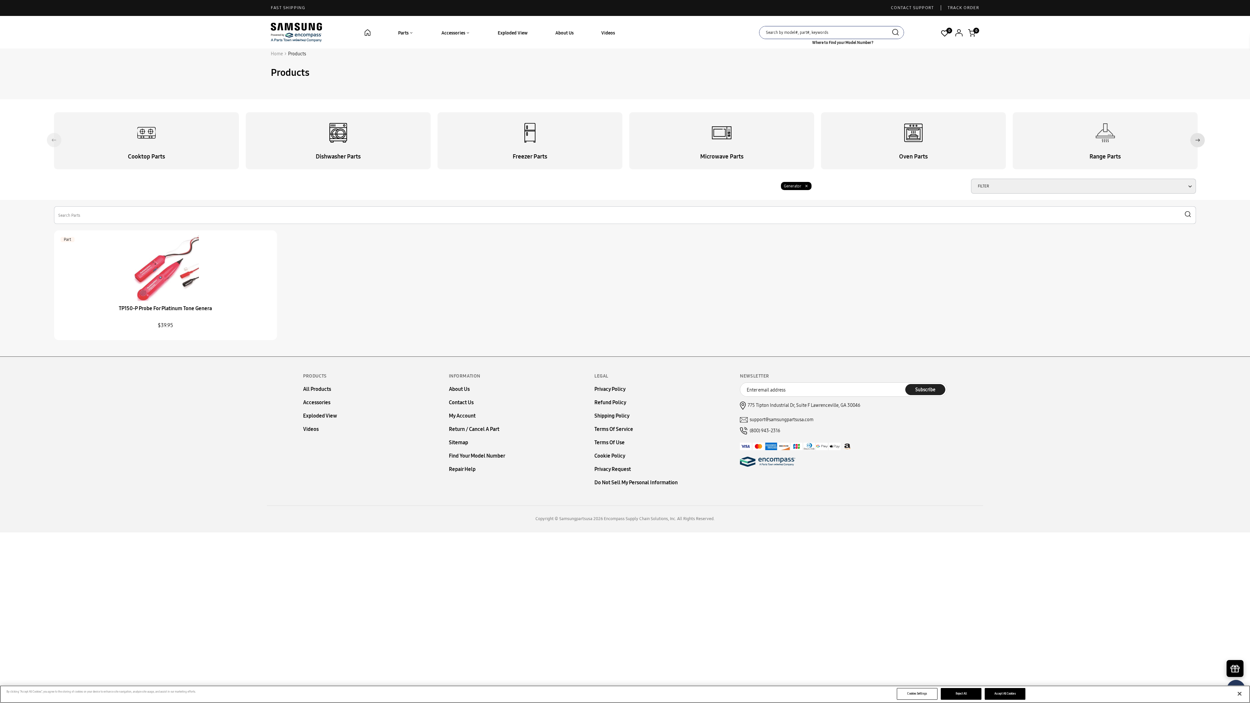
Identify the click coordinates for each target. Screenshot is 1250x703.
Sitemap (458, 442)
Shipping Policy (612, 416)
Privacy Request (612, 469)
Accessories (453, 33)
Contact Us (461, 402)
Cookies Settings (917, 693)
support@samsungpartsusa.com (781, 419)
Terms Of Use (609, 442)
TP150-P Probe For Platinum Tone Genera (165, 308)
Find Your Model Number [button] (477, 456)
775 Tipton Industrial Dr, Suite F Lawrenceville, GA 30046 (804, 405)
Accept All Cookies (1005, 693)
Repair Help (462, 469)
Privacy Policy (610, 389)
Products (297, 54)
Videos (608, 33)
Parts (404, 33)
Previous (54, 140)
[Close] (1239, 694)
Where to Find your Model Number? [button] (842, 42)
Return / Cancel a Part (474, 429)
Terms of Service (613, 429)
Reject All (961, 693)
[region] (625, 694)
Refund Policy (610, 402)
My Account (462, 416)
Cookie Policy (609, 456)
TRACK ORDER (963, 7)
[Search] (895, 33)
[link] (1235, 648)
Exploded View (513, 33)
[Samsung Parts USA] (296, 32)
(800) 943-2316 (765, 431)
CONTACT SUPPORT (912, 7)
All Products (317, 389)
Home (277, 54)
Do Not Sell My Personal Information (636, 482)
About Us (564, 33)
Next (1197, 140)
